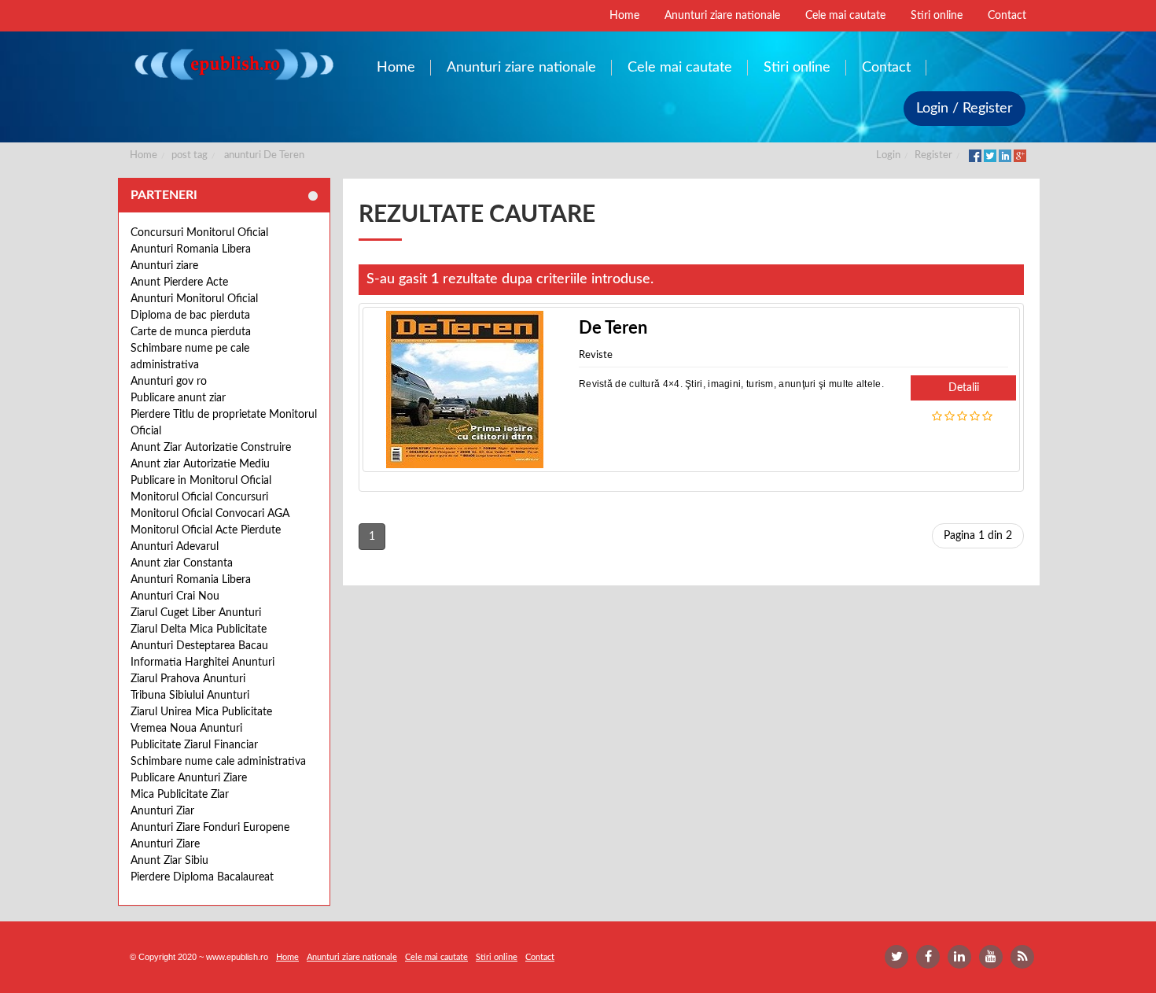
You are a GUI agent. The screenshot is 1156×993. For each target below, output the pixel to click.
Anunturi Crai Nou (175, 596)
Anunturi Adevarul (175, 546)
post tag (189, 155)
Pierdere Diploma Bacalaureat (202, 877)
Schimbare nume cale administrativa (218, 761)
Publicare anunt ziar (178, 398)
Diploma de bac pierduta (190, 315)
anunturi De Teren (264, 155)
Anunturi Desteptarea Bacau (199, 646)
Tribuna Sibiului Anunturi (190, 695)
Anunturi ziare (164, 265)
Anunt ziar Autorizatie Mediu (200, 464)
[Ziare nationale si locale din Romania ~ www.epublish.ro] (233, 64)
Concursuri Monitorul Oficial (199, 232)
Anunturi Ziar (162, 811)
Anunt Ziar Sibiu (169, 860)
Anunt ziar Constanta (182, 563)
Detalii (963, 387)
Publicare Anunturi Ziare (189, 778)
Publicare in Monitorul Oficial (201, 480)
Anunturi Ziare (165, 844)
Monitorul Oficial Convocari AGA (210, 513)
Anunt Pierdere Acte (179, 282)
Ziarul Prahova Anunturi (188, 679)
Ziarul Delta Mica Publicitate (199, 629)
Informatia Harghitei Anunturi (202, 662)
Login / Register (964, 109)
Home (143, 155)
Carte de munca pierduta (191, 332)
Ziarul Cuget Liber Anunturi (196, 612)
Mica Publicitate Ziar (180, 794)
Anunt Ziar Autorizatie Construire (211, 447)
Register (933, 155)
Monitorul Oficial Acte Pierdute (206, 530)
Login (888, 155)
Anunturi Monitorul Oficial (194, 299)
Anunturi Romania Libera (191, 249)
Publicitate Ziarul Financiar (194, 745)
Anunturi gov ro (169, 381)
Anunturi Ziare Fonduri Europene (210, 827)
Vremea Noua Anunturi (186, 728)
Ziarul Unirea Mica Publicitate (201, 712)
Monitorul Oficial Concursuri (199, 497)
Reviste (596, 355)
